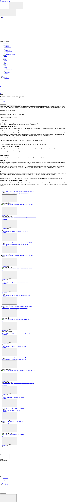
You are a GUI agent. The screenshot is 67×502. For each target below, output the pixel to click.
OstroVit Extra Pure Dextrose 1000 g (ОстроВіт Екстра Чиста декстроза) (13, 397)
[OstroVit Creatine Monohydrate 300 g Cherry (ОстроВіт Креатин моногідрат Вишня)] (34, 204)
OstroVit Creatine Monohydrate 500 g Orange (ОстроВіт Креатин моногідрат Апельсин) (15, 193)
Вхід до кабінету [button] (4, 483)
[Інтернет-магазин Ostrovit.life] (4, 458)
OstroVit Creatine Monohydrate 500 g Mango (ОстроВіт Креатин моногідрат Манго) (15, 269)
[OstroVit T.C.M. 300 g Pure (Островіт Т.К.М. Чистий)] (34, 421)
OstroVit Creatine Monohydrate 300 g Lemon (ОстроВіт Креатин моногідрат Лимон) (15, 308)
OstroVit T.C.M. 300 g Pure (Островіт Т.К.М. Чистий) (10, 423)
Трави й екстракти (5, 77)
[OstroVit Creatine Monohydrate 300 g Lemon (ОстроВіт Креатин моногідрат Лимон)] (34, 306)
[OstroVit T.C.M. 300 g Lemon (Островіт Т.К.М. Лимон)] (34, 434)
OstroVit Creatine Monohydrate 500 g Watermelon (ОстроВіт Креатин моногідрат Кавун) (15, 384)
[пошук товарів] (16, 5)
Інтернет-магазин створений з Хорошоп (6, 468)
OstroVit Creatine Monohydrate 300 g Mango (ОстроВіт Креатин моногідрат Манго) (15, 231)
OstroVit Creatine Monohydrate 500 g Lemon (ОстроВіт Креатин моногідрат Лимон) (15, 346)
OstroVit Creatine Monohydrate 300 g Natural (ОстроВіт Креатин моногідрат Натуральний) (16, 295)
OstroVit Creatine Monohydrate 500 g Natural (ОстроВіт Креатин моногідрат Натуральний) (16, 333)
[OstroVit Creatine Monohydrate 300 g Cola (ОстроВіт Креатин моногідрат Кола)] (34, 319)
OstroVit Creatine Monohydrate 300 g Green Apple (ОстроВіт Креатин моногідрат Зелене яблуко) (17, 218)
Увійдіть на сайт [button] (4, 202)
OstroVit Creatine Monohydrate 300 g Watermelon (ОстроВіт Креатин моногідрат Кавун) (15, 244)
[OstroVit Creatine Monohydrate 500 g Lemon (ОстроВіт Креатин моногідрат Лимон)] (34, 344)
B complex (7, 48)
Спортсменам (4, 58)
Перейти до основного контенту (5, 0)
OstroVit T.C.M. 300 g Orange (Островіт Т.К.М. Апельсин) (11, 410)
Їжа (2, 76)
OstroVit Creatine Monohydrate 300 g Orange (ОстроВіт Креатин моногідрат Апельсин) (15, 282)
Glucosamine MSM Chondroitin (10, 54)
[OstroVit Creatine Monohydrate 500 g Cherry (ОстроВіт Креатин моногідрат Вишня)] (34, 255)
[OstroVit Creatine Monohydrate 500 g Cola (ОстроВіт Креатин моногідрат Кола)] (34, 357)
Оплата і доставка (5, 484)
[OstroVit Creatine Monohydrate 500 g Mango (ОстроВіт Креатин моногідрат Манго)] (34, 268)
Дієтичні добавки (5, 43)
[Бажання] (33, 29)
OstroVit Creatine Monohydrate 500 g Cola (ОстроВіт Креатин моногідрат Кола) (14, 359)
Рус (2, 17)
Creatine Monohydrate (9, 69)
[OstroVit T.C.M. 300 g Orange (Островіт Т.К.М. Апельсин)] (34, 408)
